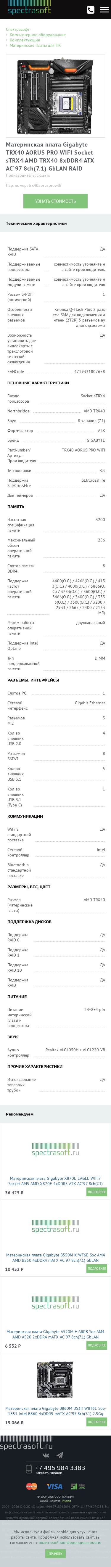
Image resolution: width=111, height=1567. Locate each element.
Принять (55, 1554)
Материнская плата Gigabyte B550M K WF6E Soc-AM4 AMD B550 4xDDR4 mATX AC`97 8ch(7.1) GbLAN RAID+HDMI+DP (55, 1260)
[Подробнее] (96, 1191)
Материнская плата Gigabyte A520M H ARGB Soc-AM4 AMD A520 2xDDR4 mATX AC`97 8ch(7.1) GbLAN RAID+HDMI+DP (55, 1337)
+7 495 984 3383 (60, 1467)
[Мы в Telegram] (63, 1455)
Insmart (66, 1501)
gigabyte (43, 176)
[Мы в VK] (48, 1455)
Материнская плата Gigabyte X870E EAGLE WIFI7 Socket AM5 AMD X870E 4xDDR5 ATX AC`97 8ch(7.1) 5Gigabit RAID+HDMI (55, 1184)
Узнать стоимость (55, 201)
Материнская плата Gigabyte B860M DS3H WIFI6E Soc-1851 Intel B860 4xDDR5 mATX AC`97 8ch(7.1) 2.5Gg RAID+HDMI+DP (55, 1414)
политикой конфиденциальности (69, 1542)
